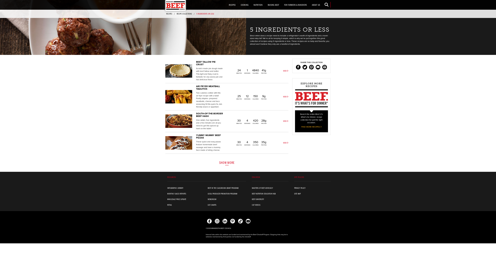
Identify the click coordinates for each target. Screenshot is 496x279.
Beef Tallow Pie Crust (206, 63)
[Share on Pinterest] (311, 67)
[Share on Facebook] (298, 67)
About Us (316, 4)
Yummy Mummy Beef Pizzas (208, 136)
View (285, 70)
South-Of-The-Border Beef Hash (209, 115)
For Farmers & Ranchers (295, 4)
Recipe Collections (184, 13)
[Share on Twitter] (305, 67)
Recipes (232, 4)
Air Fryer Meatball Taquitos (208, 87)
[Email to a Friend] (318, 67)
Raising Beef (273, 4)
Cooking (244, 4)
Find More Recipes (310, 127)
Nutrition (258, 4)
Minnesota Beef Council (175, 5)
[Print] (324, 67)
